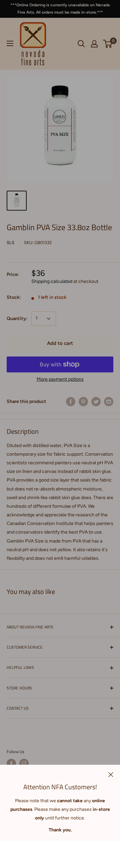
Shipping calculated (51, 281)
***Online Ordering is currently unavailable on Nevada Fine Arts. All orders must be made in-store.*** (60, 9)
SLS (10, 242)
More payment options (60, 379)
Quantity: (17, 318)
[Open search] (81, 43)
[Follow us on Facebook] (11, 763)
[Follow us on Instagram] (24, 763)
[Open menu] (10, 43)
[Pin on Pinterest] (83, 401)
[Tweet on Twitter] (96, 401)
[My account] (94, 43)
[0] (108, 44)
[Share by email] (108, 401)
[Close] (110, 774)
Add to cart (60, 343)
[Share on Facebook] (70, 401)
